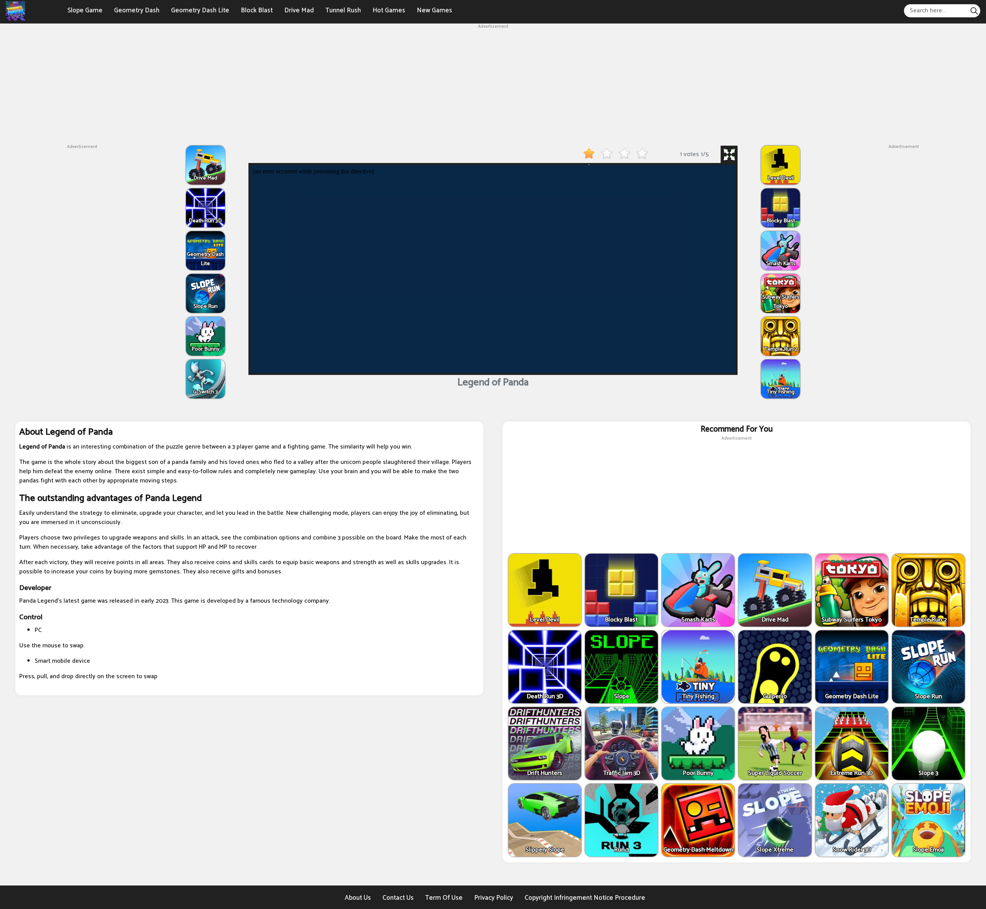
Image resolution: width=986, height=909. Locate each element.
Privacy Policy (493, 897)
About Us (358, 897)
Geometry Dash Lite (200, 10)
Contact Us (398, 897)
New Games (434, 10)
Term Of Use (444, 897)
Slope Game (84, 10)
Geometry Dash (136, 10)
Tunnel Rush (343, 10)
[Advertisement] (493, 84)
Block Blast (257, 10)
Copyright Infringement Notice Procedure (585, 897)
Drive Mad (299, 10)
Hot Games (388, 10)
